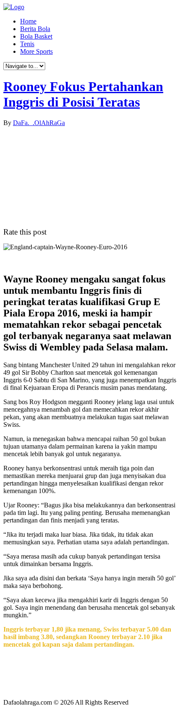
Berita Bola (35, 28)
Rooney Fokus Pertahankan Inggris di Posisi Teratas (83, 94)
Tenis (27, 43)
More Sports (36, 51)
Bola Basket (36, 36)
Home (28, 21)
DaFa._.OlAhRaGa (39, 122)
